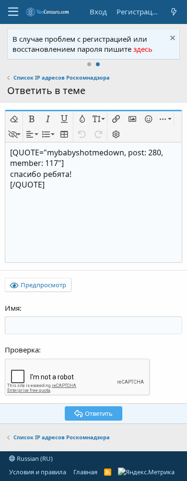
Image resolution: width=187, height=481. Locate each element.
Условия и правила (37, 472)
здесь (142, 49)
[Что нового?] (173, 12)
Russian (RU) (34, 458)
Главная (85, 472)
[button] (13, 12)
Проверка (22, 349)
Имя (12, 308)
